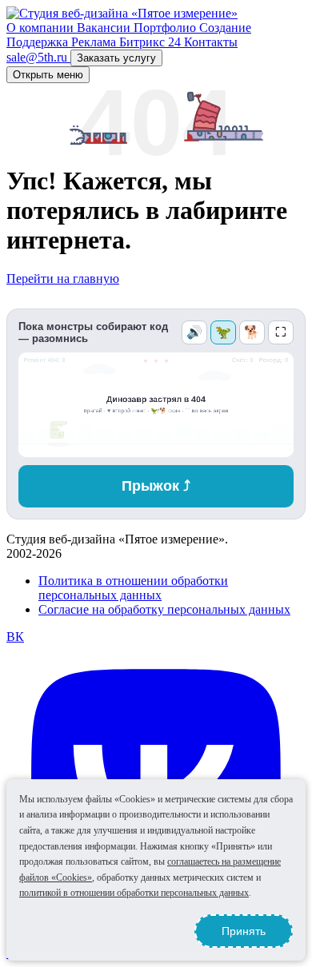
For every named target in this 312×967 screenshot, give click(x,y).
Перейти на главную (62, 278)
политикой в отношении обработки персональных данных (134, 892)
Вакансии (105, 27)
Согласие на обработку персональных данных (164, 609)
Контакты (211, 42)
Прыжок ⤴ (156, 486)
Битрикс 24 (151, 42)
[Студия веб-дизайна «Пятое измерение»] (122, 13)
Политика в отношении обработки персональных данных (133, 588)
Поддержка (38, 42)
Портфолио (166, 27)
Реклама (95, 42)
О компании (41, 27)
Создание (225, 27)
